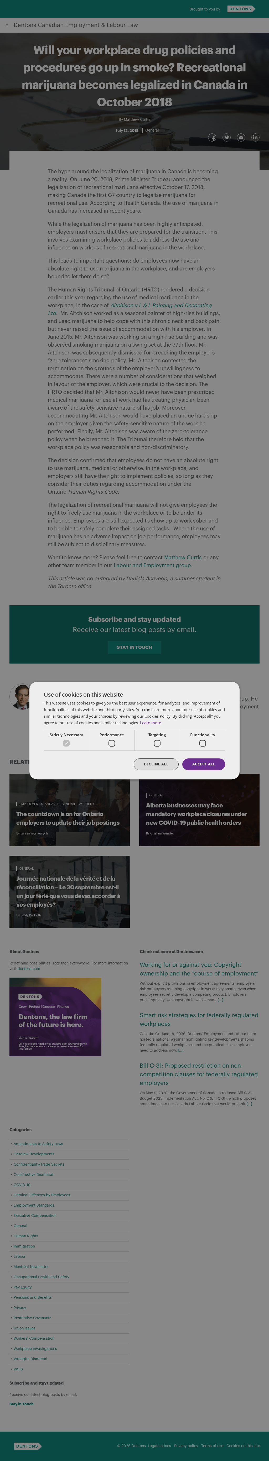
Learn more (150, 722)
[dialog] (134, 730)
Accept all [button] (203, 763)
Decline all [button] (156, 763)
